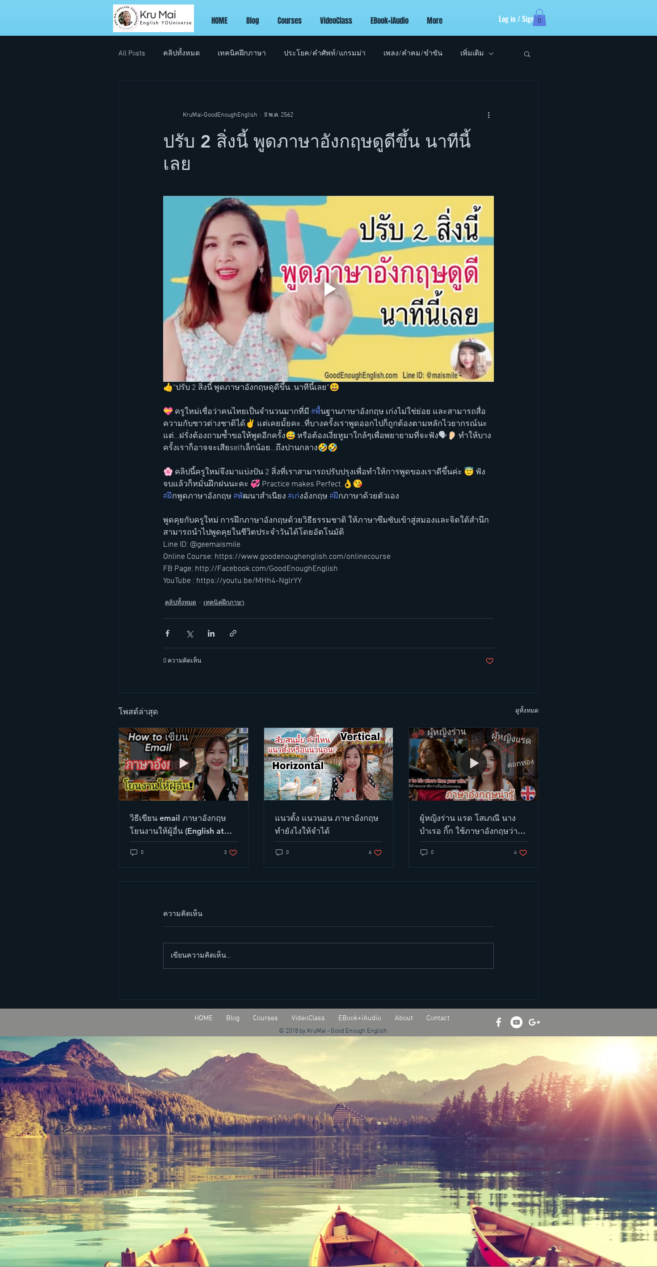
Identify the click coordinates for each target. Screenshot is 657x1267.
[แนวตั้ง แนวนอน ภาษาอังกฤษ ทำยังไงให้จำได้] (328, 764)
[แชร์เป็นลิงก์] (233, 633)
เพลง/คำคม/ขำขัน (412, 53)
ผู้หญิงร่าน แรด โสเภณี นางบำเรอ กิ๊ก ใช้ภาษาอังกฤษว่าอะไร (469, 825)
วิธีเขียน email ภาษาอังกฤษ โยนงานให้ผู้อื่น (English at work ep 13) (178, 825)
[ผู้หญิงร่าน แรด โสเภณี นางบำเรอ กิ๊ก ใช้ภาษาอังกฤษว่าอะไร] (473, 764)
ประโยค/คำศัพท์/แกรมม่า (325, 53)
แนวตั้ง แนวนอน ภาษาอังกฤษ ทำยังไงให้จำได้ (327, 824)
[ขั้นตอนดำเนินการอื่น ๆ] (488, 115)
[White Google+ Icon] (534, 1022)
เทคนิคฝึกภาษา (242, 53)
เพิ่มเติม (472, 53)
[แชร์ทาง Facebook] (167, 633)
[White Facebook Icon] (499, 1022)
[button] (539, 17)
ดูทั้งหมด (527, 711)
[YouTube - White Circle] (516, 1022)
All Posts (131, 53)
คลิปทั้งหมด (181, 53)
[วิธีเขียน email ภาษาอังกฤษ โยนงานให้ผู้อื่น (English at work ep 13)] (183, 764)
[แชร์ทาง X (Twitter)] (189, 633)
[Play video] (328, 289)
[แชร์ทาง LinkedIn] (211, 633)
